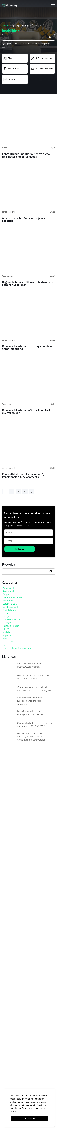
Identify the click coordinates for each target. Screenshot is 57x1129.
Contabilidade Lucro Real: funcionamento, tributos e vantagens (30, 700)
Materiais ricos (14, 69)
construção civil (8, 212)
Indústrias (35, 44)
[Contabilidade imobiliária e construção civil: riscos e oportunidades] (28, 123)
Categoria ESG (10, 603)
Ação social (6, 404)
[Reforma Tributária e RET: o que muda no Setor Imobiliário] (28, 315)
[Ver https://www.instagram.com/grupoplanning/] (8, 835)
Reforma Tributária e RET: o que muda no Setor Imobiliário (27, 347)
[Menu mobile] (53, 5)
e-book (6, 613)
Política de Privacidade (14, 1082)
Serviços (7, 1038)
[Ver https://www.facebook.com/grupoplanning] (3, 835)
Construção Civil (10, 1017)
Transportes (44, 44)
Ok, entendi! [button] (29, 1119)
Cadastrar (19, 549)
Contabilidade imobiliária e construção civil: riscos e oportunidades (26, 155)
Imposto (7, 635)
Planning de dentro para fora (17, 648)
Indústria (7, 638)
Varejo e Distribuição (13, 1026)
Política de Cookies (12, 1086)
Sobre (6, 974)
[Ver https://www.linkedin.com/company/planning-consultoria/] (17, 835)
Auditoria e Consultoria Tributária (19, 1060)
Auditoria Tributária (12, 597)
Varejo (4, 47)
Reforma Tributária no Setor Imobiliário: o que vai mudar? (28, 411)
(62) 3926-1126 (8, 848)
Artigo (4, 148)
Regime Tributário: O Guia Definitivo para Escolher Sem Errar (27, 283)
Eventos (11, 79)
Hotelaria (7, 1034)
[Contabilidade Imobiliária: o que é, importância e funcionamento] (28, 443)
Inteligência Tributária (13, 1056)
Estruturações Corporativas (16, 1051)
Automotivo (17, 44)
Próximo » (31, 491)
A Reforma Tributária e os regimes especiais (23, 219)
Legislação (8, 641)
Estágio (6, 616)
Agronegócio (6, 44)
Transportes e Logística (14, 1021)
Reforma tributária (44, 58)
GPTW (6, 629)
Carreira (7, 979)
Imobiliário (26, 44)
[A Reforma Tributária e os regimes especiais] (28, 187)
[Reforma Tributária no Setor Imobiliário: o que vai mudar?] (28, 379)
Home (5, 25)
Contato (6, 991)
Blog (10, 58)
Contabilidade (9, 610)
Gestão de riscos (11, 626)
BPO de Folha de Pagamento (17, 1064)
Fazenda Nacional (11, 619)
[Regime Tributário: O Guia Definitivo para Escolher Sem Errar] (28, 251)
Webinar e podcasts (44, 69)
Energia (6, 1030)
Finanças (7, 622)
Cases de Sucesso (11, 983)
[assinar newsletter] (52, 808)
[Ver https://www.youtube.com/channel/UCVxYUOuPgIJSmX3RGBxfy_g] (13, 835)
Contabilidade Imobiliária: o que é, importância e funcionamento (23, 475)
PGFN (5, 644)
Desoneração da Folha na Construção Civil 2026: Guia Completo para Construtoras (31, 736)
